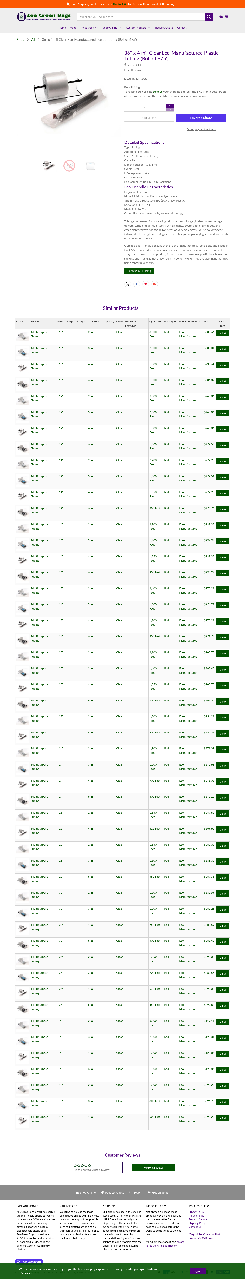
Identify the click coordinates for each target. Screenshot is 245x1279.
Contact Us (195, 1226)
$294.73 (209, 1100)
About (73, 27)
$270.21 (209, 588)
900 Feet (154, 508)
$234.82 (209, 380)
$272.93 (209, 460)
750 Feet (154, 924)
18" (61, 588)
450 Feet (154, 1004)
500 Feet (154, 940)
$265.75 (209, 652)
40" (61, 1084)
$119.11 (209, 1020)
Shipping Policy (197, 1223)
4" (61, 1020)
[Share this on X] (127, 284)
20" (61, 652)
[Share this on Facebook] (136, 284)
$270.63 (209, 764)
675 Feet (154, 988)
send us (157, 91)
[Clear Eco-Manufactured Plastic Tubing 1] (69, 102)
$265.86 (209, 396)
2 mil (91, 332)
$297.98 (209, 524)
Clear (119, 332)
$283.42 (209, 940)
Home (62, 27)
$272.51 (209, 476)
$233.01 (209, 347)
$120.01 (209, 1036)
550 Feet (154, 876)
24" (61, 748)
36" (61, 956)
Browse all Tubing (139, 271)
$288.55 (209, 972)
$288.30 (209, 844)
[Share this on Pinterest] (145, 284)
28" (61, 844)
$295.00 (209, 956)
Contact (181, 27)
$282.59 (209, 892)
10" (61, 332)
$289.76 (209, 876)
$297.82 (209, 1004)
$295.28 (209, 1084)
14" (61, 460)
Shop (20, 39)
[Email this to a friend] (154, 284)
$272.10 (209, 796)
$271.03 (209, 748)
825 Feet (154, 828)
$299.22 (209, 572)
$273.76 (209, 508)
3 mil (91, 347)
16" (61, 524)
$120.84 (209, 1052)
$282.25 (209, 908)
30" (61, 892)
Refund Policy (196, 1215)
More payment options (201, 129)
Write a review (153, 1167)
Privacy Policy (196, 1211)
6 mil (91, 380)
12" (61, 396)
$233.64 (209, 332)
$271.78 (209, 636)
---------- (193, 1230)
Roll (166, 332)
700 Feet (154, 700)
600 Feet (154, 796)
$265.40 (209, 668)
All (33, 39)
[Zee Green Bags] (44, 16)
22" (61, 716)
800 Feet (154, 636)
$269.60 (209, 812)
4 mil (91, 364)
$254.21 (209, 716)
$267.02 (209, 700)
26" (61, 812)
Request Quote (164, 27)
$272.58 (209, 444)
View (223, 333)
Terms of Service (198, 1219)
